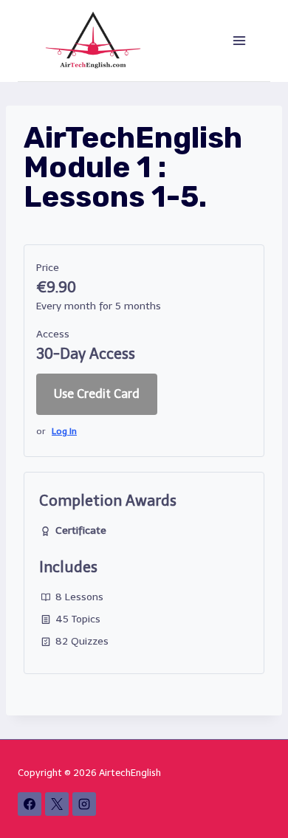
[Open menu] (239, 40)
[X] (57, 804)
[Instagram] (84, 804)
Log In (64, 431)
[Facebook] (29, 804)
